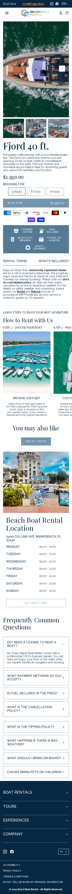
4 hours (17, 191)
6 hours (36, 191)
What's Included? (54, 261)
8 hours (55, 191)
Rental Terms (15, 261)
